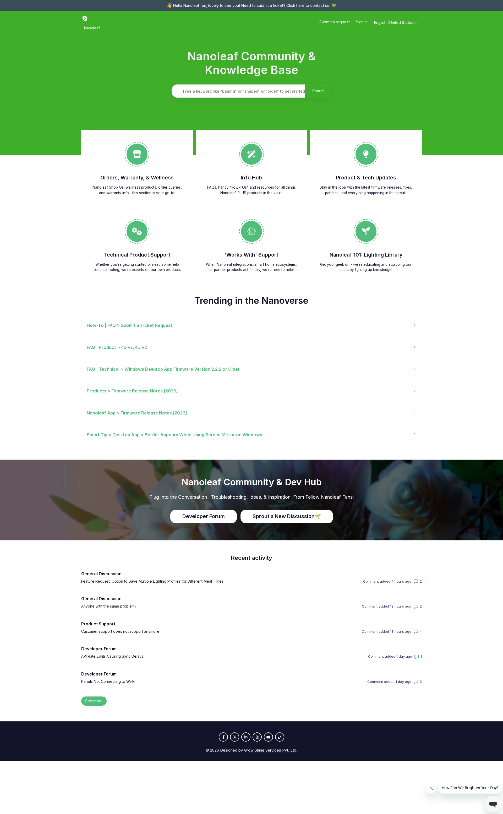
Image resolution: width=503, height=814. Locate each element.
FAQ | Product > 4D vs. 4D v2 (117, 347)
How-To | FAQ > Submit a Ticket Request (129, 325)
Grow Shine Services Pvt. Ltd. (270, 750)
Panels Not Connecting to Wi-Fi (108, 681)
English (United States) (395, 22)
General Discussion (101, 573)
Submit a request (334, 21)
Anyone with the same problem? (108, 606)
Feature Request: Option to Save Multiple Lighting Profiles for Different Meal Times (152, 581)
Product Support (98, 623)
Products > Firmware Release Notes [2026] (132, 390)
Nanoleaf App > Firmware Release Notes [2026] (137, 413)
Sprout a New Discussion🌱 (287, 516)
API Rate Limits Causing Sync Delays (112, 656)
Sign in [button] (362, 21)
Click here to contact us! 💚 (311, 5)
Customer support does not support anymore (120, 631)
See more (96, 700)
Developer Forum (203, 516)
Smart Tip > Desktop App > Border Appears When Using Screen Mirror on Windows (174, 434)
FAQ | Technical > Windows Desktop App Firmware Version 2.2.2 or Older (163, 369)
